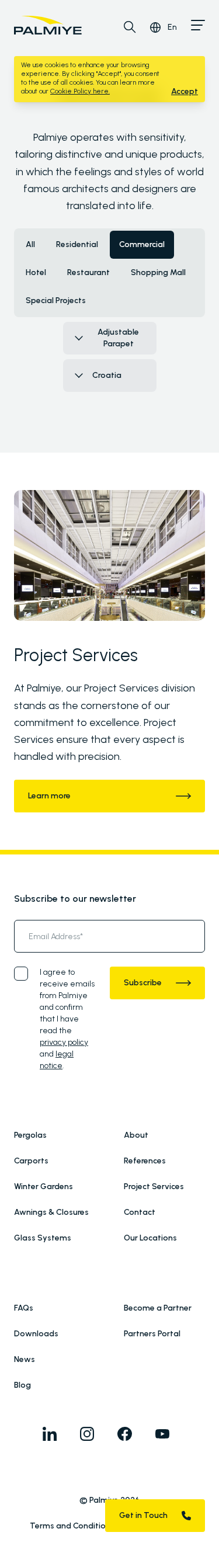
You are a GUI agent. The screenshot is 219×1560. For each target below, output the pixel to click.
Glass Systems (42, 1238)
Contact (139, 1212)
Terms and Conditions (72, 1526)
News (24, 1359)
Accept (184, 91)
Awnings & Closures (51, 1212)
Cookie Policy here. (80, 91)
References (145, 1161)
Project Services (154, 1186)
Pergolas (30, 1135)
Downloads (36, 1334)
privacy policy (64, 1042)
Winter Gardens (43, 1186)
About (136, 1135)
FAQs (23, 1308)
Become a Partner (158, 1308)
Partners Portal (152, 1334)
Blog (22, 1385)
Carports (31, 1161)
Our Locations (150, 1238)
